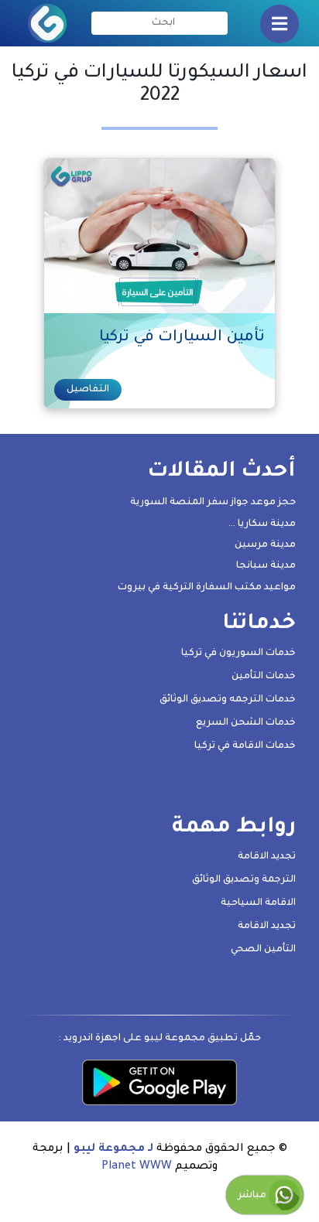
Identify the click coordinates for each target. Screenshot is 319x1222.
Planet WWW (136, 1167)
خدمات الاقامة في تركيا (245, 746)
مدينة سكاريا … (262, 524)
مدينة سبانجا (266, 566)
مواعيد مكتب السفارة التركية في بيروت (207, 587)
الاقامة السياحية (258, 903)
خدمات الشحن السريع (246, 723)
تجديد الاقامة (267, 857)
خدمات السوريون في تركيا (238, 653)
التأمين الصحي (263, 949)
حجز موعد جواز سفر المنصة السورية (213, 502)
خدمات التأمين (264, 676)
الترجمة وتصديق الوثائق (244, 880)
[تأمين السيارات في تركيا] (159, 237)
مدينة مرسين (265, 545)
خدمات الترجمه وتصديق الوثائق (228, 700)
